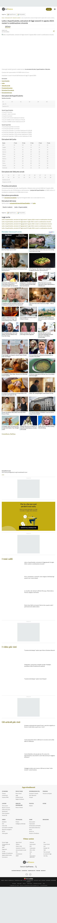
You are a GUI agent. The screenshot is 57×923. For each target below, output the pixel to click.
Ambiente (4, 821)
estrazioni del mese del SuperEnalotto (20, 203)
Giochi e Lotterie (7, 207)
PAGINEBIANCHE (30, 880)
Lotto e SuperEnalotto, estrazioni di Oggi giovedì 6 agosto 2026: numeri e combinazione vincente (27, 223)
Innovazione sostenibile (7, 827)
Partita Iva (31, 831)
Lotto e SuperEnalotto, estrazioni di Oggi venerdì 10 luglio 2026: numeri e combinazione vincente (27, 228)
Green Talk (4, 825)
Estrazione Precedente (8, 90)
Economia (5, 791)
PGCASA (24, 880)
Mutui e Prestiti (19, 807)
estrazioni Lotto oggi (8, 66)
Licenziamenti (19, 854)
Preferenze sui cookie (37, 883)
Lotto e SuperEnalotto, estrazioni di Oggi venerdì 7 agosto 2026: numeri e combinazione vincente (27, 219)
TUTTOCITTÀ (36, 880)
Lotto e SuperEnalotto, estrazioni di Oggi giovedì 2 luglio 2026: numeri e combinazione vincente (26, 226)
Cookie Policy (29, 883)
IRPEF (17, 855)
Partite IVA (4, 815)
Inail (44, 846)
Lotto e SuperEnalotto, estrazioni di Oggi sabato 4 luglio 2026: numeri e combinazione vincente (26, 221)
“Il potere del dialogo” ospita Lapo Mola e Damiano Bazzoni (39, 650)
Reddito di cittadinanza (7, 853)
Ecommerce (4, 857)
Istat (31, 852)
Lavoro (4, 803)
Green (3, 819)
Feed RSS (38, 870)
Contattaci (24, 870)
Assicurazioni (32, 821)
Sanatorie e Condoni (20, 848)
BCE (31, 846)
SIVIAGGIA (43, 880)
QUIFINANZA (48, 880)
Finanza (4, 793)
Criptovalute (32, 823)
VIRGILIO (6, 880)
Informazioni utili (8, 17)
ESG (3, 823)
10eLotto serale (6, 85)
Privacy (24, 883)
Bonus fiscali (18, 793)
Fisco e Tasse (19, 791)
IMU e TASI (32, 850)
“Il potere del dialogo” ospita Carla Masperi (35, 679)
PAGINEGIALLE (11, 880)
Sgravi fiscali (18, 842)
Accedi (48, 9)
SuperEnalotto (5, 81)
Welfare (17, 844)
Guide (30, 819)
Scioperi (31, 797)
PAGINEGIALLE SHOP (19, 880)
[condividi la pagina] (53, 31)
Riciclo (3, 831)
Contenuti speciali (16, 870)
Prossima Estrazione (7, 88)
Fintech (17, 821)
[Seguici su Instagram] (30, 874)
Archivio (43, 870)
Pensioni (45, 791)
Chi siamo (14, 883)
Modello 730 (46, 848)
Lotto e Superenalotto (20, 207)
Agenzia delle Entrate (7, 855)
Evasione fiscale (19, 797)
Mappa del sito (31, 870)
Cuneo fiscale (46, 844)
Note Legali (19, 883)
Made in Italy (19, 846)
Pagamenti (4, 849)
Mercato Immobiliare (19, 804)
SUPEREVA (28, 881)
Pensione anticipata (47, 793)
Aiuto (44, 883)
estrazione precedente (10, 197)
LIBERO (2, 880)
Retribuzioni (4, 811)
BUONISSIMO (53, 880)
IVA (16, 852)
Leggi (17, 795)
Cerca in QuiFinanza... (27, 866)
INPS (3, 847)
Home (3, 17)
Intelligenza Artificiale (20, 823)
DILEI (40, 880)
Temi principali (46, 852)
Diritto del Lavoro (6, 809)
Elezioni (31, 805)
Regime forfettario (20, 799)
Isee (44, 842)
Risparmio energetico (7, 829)
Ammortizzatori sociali (21, 850)
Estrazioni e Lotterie (16, 17)
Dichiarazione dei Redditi (35, 825)
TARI (44, 850)
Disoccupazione (5, 813)
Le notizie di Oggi (47, 854)
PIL (30, 854)
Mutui (30, 829)
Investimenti (5, 795)
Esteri (44, 803)
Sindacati (32, 842)
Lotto (3, 83)
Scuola (3, 851)
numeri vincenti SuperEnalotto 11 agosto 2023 (26, 66)
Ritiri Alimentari (32, 795)
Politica (31, 803)
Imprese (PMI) (5, 797)
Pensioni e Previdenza (34, 833)
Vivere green (5, 833)
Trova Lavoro (5, 805)
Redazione (46, 819)
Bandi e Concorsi (6, 807)
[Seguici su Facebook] (27, 874)
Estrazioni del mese (7, 92)
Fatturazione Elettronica (34, 827)
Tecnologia (19, 819)
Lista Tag (45, 855)
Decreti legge (5, 842)
